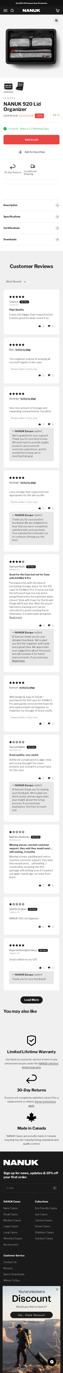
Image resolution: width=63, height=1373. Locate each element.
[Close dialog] (57, 1289)
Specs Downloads (14, 1274)
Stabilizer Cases (44, 1232)
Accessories (11, 1244)
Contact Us (10, 1262)
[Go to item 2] (19, 86)
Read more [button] (15, 617)
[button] (40, 326)
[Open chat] (52, 1362)
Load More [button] (31, 1000)
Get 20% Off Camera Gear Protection (31, 3)
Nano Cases (11, 1208)
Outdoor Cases (44, 1238)
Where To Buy (12, 1280)
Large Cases (11, 1226)
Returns (8, 1268)
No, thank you (31, 1322)
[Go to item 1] (8, 86)
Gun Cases (41, 1214)
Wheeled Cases (13, 1238)
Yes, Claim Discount (31, 1315)
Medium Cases (12, 1220)
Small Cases (11, 1214)
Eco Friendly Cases (46, 1208)
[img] (16, 296)
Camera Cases (43, 1220)
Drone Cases (42, 1226)
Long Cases (10, 1232)
